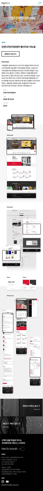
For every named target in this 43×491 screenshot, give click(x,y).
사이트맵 (40, 2)
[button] (21, 407)
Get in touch (9, 448)
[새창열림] (3, 481)
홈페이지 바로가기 (10, 54)
